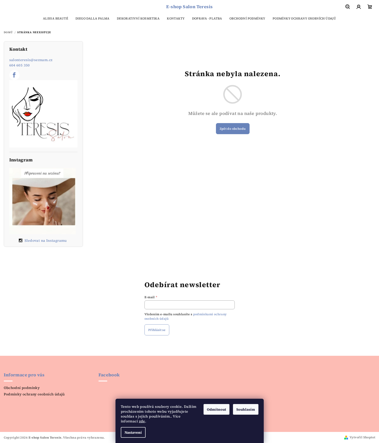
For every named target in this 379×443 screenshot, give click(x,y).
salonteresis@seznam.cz (31, 59)
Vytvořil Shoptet (362, 437)
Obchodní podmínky (22, 387)
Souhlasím (245, 409)
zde (142, 421)
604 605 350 (19, 65)
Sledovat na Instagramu (46, 240)
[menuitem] (55, 18)
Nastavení (133, 432)
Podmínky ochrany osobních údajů (34, 394)
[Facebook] (14, 75)
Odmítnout (216, 409)
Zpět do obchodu (233, 128)
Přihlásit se (156, 330)
